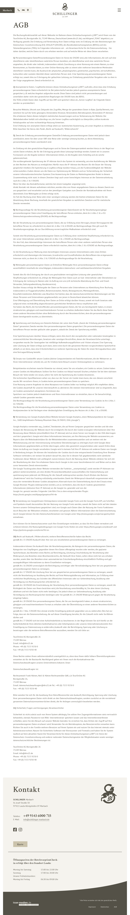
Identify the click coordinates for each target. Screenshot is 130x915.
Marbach (7, 10)
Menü (119, 10)
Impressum (92, 907)
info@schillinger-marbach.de (36, 819)
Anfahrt (28, 10)
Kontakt (19, 10)
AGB (115, 907)
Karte (20, 844)
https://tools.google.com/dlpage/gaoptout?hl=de (35, 494)
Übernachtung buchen (23, 10)
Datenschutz (105, 907)
